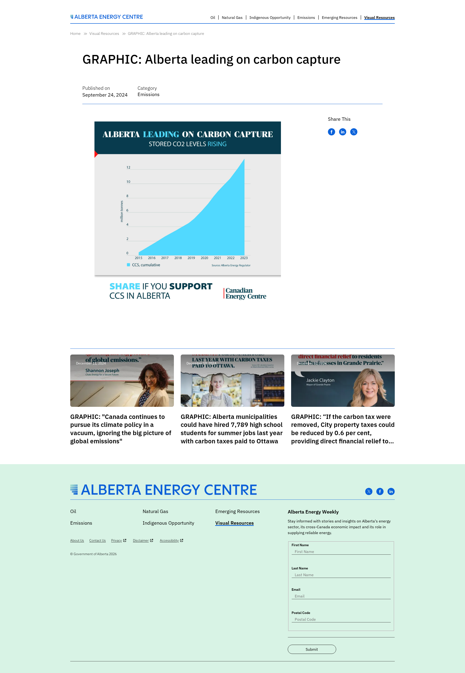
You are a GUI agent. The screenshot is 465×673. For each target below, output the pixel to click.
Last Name (300, 568)
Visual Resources (104, 33)
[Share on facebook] (331, 132)
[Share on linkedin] (342, 132)
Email (296, 589)
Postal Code (301, 613)
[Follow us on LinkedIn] (391, 491)
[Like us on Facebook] (380, 491)
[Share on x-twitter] (353, 132)
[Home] (106, 17)
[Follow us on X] (368, 491)
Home (75, 33)
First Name (300, 545)
